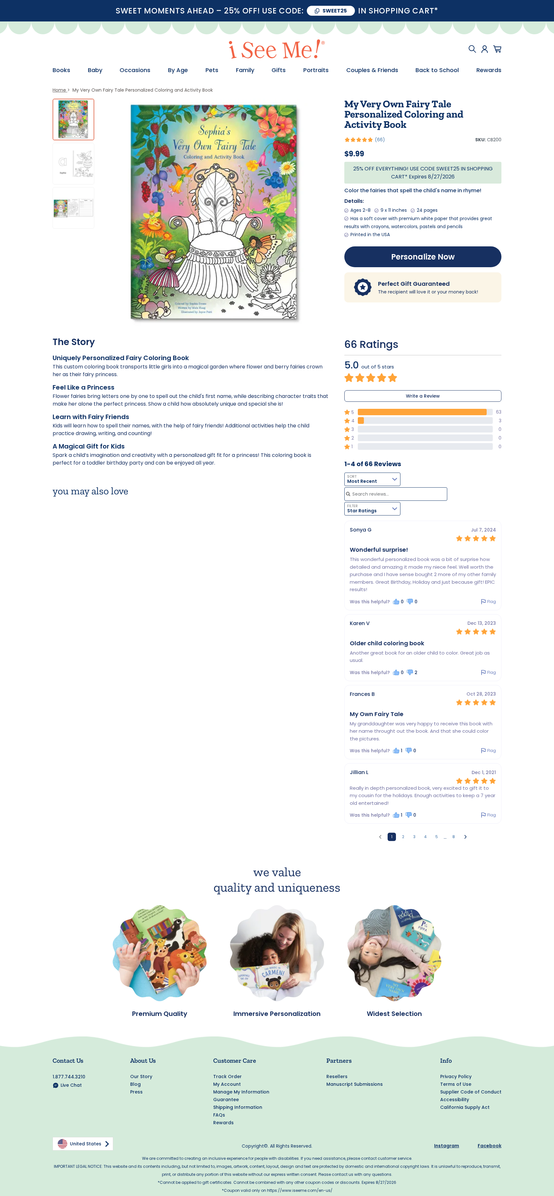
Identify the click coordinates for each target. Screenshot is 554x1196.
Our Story (141, 1076)
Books (61, 70)
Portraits (316, 70)
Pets (212, 70)
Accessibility (454, 1099)
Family (245, 70)
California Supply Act (465, 1107)
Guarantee (226, 1099)
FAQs (219, 1115)
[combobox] (372, 479)
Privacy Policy (456, 1076)
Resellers (337, 1076)
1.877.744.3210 (69, 1077)
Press (136, 1092)
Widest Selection (394, 1013)
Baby (95, 70)
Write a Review (423, 396)
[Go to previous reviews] (380, 837)
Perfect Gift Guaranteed (414, 284)
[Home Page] (277, 49)
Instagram (446, 1145)
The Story (74, 342)
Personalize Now (423, 257)
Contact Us (68, 1060)
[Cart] (497, 49)
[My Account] (484, 49)
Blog (135, 1084)
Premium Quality (159, 1013)
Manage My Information (241, 1092)
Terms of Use (455, 1084)
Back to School (437, 70)
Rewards (488, 70)
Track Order (227, 1076)
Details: (354, 201)
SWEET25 (335, 10)
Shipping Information (237, 1107)
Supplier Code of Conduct (470, 1092)
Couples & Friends (372, 70)
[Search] (472, 49)
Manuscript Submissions (354, 1084)
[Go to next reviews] (465, 837)
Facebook (489, 1145)
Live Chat (71, 1085)
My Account (227, 1084)
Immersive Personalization (277, 1013)
